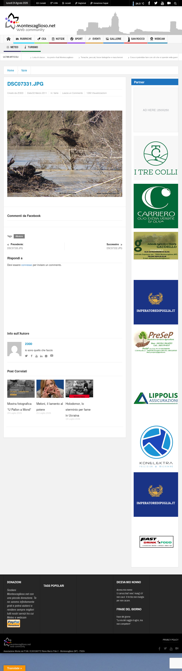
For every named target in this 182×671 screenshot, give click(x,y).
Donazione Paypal (100, 3)
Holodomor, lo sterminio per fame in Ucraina (78, 409)
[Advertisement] (64, 302)
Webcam (160, 38)
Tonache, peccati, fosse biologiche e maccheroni (81, 57)
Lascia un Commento (72, 92)
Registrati (82, 3)
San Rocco (138, 38)
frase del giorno (123, 616)
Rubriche (26, 38)
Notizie (60, 38)
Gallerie (115, 38)
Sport (79, 38)
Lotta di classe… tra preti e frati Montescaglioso (32, 57)
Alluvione (19, 236)
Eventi (96, 38)
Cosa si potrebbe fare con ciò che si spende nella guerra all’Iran (137, 57)
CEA (44, 38)
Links (55, 3)
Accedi (68, 3)
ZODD (28, 344)
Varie (24, 70)
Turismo (33, 47)
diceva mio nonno (124, 590)
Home (10, 70)
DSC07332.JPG (114, 246)
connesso (26, 265)
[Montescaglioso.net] (30, 21)
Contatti (42, 3)
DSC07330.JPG (15, 246)
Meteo (14, 47)
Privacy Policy (170, 639)
